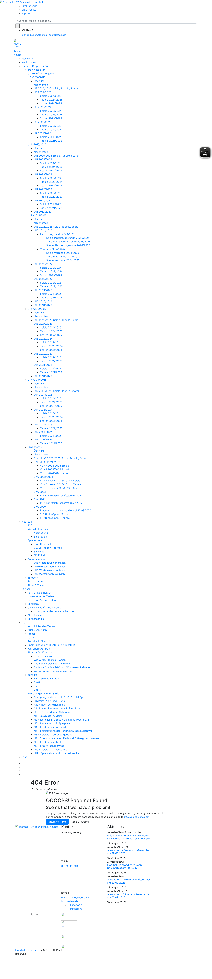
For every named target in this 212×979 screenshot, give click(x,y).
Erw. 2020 (40, 506)
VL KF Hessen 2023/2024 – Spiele (60, 480)
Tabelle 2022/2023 (51, 129)
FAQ (30, 525)
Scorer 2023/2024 (51, 118)
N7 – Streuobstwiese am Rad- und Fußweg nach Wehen (66, 738)
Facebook (75, 904)
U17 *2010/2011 (37, 379)
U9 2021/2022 (42, 133)
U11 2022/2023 (43, 189)
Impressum (27, 13)
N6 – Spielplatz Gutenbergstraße (53, 734)
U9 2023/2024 (42, 107)
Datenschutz (28, 9)
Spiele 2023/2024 (50, 110)
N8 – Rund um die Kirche (48, 742)
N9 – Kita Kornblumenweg (49, 745)
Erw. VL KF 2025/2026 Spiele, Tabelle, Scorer (60, 458)
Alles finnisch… (36, 615)
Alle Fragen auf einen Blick (49, 704)
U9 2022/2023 (42, 122)
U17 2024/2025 (43, 394)
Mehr (24, 622)
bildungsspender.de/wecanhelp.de (54, 611)
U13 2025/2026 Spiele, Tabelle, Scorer (56, 226)
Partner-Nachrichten (39, 592)
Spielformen (35, 540)
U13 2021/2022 (43, 290)
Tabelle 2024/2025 (51, 99)
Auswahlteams (36, 559)
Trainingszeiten (36, 69)
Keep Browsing (80, 821)
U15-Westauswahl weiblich (49, 570)
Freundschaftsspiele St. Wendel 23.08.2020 (65, 510)
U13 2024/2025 (43, 230)
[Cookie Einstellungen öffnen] (23, 967)
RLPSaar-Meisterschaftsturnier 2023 (61, 495)
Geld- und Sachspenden (42, 600)
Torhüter (33, 577)
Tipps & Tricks (36, 585)
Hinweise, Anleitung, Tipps (49, 700)
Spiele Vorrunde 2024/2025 (62, 252)
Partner (25, 588)
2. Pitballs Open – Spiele (54, 514)
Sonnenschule (36, 618)
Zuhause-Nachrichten (46, 678)
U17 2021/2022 (43, 432)
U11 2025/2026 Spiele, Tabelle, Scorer (56, 155)
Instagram (75, 908)
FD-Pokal (39, 555)
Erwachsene (35, 446)
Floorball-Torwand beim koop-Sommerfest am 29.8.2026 (125, 866)
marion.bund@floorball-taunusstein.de (43, 34)
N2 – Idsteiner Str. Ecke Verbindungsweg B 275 (61, 719)
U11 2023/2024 (43, 174)
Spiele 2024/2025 (50, 95)
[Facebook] (22, 763)
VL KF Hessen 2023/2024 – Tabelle (60, 484)
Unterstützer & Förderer (41, 596)
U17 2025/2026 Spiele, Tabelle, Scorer (56, 390)
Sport (37, 689)
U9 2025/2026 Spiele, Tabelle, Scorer (56, 88)
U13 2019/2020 (43, 305)
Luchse (32, 637)
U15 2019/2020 (43, 376)
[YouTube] (22, 770)
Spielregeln (40, 536)
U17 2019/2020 (43, 439)
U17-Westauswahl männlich (49, 566)
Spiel (37, 686)
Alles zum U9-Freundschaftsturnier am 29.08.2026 (128, 852)
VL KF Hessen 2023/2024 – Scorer (60, 488)
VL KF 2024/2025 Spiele (54, 465)
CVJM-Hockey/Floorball (48, 547)
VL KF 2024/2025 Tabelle (55, 469)
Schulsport (40, 551)
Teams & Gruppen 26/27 (35, 66)
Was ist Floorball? (38, 529)
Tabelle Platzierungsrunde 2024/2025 (68, 241)
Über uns (39, 80)
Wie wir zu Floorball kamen (50, 659)
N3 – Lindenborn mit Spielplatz (52, 723)
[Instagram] (22, 766)
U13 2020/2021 (43, 301)
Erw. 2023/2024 (43, 476)
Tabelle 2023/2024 (51, 114)
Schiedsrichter (36, 581)
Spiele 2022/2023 (50, 125)
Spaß (37, 682)
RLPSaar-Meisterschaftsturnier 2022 (61, 503)
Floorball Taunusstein (27, 950)
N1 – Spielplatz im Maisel (48, 715)
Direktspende (29, 5)
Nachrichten (28, 62)
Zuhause (32, 674)
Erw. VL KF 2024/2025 (47, 461)
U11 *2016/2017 (37, 144)
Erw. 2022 (40, 499)
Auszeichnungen (37, 630)
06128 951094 (69, 866)
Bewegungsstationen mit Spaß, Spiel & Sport (60, 697)
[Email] (22, 774)
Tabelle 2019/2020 (51, 443)
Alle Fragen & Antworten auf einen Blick (57, 708)
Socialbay (33, 603)
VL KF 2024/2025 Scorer (55, 473)
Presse (31, 633)
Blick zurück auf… (44, 656)
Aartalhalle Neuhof (39, 641)
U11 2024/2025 (43, 159)
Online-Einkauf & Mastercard (44, 607)
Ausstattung (41, 532)
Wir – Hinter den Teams (41, 626)
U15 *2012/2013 (37, 308)
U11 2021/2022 (43, 200)
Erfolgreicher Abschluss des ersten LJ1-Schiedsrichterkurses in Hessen (128, 837)
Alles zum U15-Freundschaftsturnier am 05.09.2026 (128, 896)
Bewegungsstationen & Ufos (44, 693)
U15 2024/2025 (43, 323)
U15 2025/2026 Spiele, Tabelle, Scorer (56, 320)
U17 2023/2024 (43, 409)
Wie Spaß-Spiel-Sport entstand (52, 663)
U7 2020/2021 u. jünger (41, 73)
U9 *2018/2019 (36, 77)
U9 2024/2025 (42, 92)
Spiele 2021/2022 (50, 137)
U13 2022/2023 (43, 278)
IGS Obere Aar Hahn (39, 648)
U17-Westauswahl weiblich (49, 573)
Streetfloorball (42, 544)
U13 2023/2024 (43, 263)
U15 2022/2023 (43, 353)
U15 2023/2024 (43, 338)
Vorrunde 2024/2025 (52, 249)
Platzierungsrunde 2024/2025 (57, 234)
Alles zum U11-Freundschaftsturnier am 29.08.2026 (128, 881)
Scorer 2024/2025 (51, 103)
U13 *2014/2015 (37, 215)
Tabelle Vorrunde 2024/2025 (63, 256)
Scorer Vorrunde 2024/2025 (63, 260)
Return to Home (57, 821)
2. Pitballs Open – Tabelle (55, 517)
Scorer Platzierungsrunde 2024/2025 (68, 245)
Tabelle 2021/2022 (51, 140)
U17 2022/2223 (43, 424)
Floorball (26, 521)
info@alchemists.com (136, 816)
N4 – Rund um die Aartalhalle (51, 727)
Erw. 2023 (40, 491)
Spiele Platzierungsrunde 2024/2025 (67, 237)
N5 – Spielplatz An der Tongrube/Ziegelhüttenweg (63, 730)
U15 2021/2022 (43, 364)
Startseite (27, 58)
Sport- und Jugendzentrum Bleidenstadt (51, 644)
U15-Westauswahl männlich (50, 562)
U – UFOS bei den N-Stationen (52, 712)
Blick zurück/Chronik (40, 652)
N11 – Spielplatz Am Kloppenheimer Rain (57, 753)
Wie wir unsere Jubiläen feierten (53, 671)
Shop (24, 756)
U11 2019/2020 (43, 211)
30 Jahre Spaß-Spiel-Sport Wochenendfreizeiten (62, 667)
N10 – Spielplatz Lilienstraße (50, 749)
